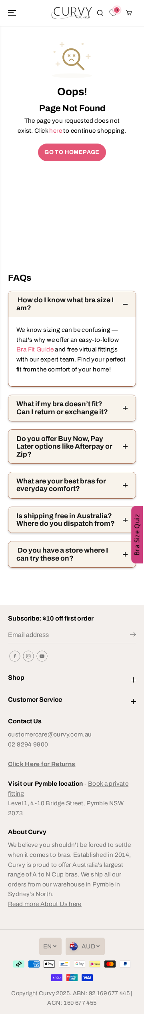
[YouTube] (42, 656)
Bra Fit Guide (35, 349)
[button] (13, 13)
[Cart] (129, 13)
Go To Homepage (71, 152)
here (55, 130)
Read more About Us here (45, 903)
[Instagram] (28, 656)
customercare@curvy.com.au (50, 734)
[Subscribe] (133, 636)
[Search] (100, 13)
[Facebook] (15, 656)
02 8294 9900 (28, 744)
